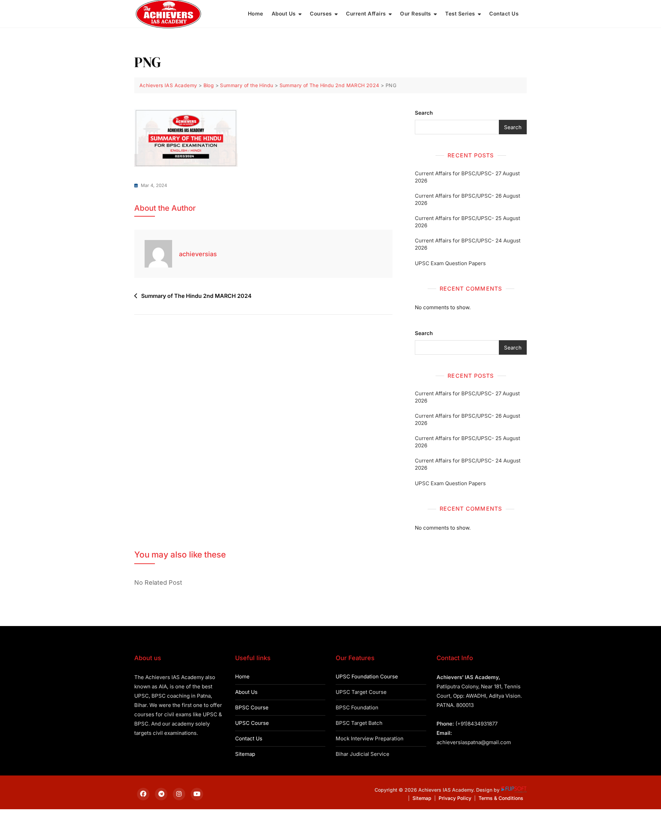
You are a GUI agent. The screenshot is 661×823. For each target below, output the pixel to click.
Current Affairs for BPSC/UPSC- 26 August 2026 (467, 199)
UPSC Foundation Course (367, 676)
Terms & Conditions (501, 798)
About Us (284, 13)
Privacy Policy (455, 798)
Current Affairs (366, 13)
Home (255, 13)
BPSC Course (252, 707)
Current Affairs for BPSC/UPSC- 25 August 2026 (467, 222)
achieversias (198, 254)
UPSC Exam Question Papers (450, 263)
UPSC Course (252, 723)
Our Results (415, 13)
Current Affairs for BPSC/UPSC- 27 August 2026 (467, 177)
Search (424, 113)
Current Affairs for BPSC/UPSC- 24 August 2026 (468, 244)
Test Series (460, 13)
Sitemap (245, 754)
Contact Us (503, 13)
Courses (321, 13)
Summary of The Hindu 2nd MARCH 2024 (196, 295)
